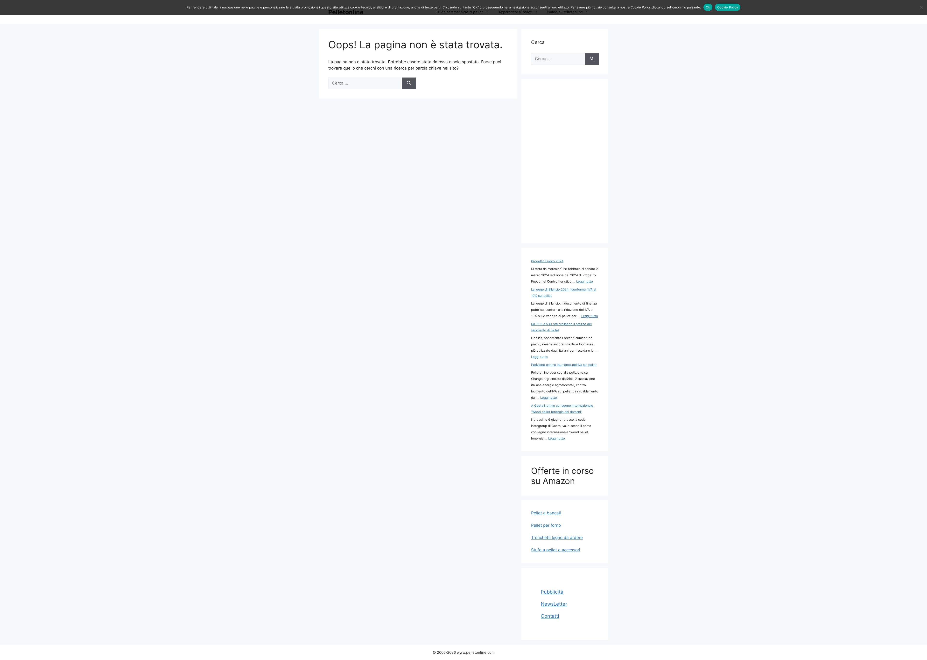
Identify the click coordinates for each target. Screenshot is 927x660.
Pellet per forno (546, 525)
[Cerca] (409, 83)
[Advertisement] (565, 161)
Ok (708, 7)
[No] (921, 7)
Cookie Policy (727, 7)
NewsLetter (554, 604)
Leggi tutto (584, 281)
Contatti (550, 616)
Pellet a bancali (546, 513)
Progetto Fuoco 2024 (547, 261)
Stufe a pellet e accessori (555, 549)
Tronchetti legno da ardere (557, 537)
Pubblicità (552, 592)
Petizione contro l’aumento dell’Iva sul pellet (564, 365)
